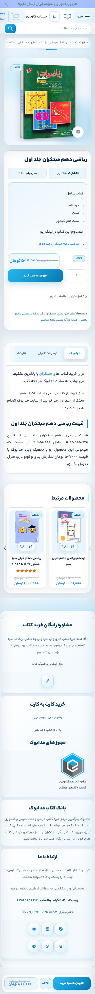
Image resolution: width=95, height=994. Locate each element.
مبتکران (45, 374)
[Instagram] (61, 946)
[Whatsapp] (48, 946)
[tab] (74, 353)
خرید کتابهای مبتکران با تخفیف (24, 43)
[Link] (48, 681)
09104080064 (28, 900)
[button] (73, 546)
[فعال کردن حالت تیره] (54, 16)
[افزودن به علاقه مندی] (64, 546)
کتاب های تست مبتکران (61, 313)
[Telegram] (34, 946)
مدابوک (83, 43)
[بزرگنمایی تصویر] (78, 132)
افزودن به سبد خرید (35, 275)
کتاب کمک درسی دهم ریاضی (59, 319)
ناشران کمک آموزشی (60, 43)
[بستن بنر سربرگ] (6, 4)
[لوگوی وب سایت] (67, 16)
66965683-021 (46, 912)
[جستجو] (10, 28)
